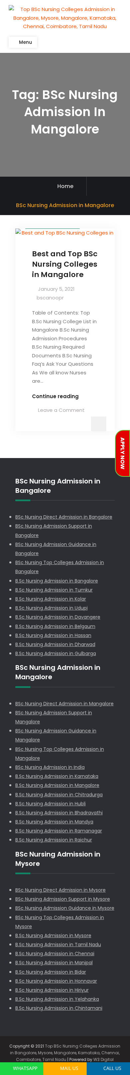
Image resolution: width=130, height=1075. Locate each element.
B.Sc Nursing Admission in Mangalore (57, 785)
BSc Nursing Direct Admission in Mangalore (64, 703)
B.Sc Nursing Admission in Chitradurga (59, 794)
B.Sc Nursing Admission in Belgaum (55, 626)
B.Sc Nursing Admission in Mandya (54, 821)
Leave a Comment (61, 410)
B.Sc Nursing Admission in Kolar (50, 599)
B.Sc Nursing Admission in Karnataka (56, 776)
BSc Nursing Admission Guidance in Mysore (64, 908)
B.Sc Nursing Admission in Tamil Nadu (58, 944)
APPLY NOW (122, 453)
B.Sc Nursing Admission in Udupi (51, 608)
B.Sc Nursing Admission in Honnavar (56, 981)
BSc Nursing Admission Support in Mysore (62, 899)
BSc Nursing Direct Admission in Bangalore (63, 517)
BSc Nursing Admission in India (50, 767)
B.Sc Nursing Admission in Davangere (57, 617)
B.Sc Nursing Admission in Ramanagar (58, 830)
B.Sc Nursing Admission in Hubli (50, 803)
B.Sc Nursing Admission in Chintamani (58, 1008)
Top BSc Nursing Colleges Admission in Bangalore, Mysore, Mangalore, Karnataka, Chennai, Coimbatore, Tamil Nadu (65, 1053)
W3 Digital (103, 1059)
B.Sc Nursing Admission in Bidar (50, 972)
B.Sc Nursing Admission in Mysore (53, 935)
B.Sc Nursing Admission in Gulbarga (55, 653)
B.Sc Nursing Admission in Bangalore (56, 580)
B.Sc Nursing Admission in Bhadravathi (59, 812)
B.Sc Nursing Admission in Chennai (54, 953)
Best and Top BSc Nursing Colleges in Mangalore (64, 264)
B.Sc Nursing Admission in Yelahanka (57, 999)
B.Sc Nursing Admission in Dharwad (55, 644)
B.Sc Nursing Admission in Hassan (53, 635)
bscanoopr (50, 297)
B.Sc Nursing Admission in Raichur (53, 839)
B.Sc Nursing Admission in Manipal (54, 962)
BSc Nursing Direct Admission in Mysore (60, 890)
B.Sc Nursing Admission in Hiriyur (52, 990)
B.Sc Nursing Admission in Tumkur (54, 590)
